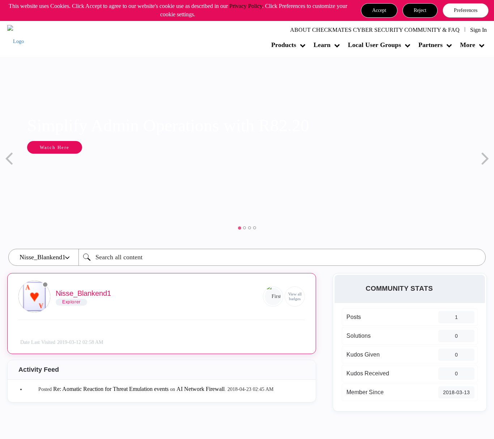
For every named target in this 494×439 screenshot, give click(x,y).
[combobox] (282, 257)
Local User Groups (374, 44)
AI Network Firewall (200, 389)
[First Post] (273, 297)
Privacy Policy (245, 6)
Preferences (465, 10)
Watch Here (54, 147)
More (467, 44)
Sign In (478, 30)
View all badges (295, 296)
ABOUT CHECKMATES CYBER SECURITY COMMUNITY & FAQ (375, 30)
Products (283, 44)
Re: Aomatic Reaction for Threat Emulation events (111, 389)
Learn (322, 44)
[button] (379, 10)
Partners (430, 44)
